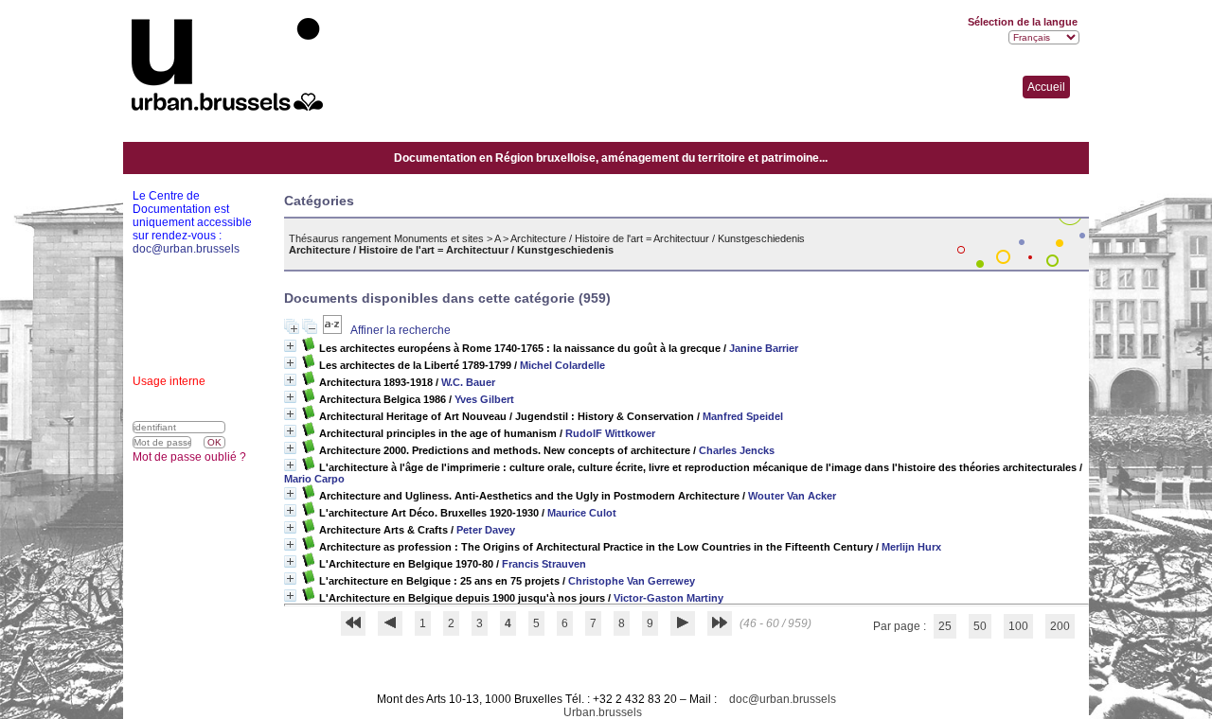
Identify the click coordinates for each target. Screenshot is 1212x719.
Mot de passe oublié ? (189, 457)
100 (1018, 626)
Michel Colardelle (562, 365)
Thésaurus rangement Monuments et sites (386, 238)
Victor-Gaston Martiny (668, 598)
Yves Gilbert (484, 399)
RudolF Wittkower (610, 433)
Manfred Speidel (743, 416)
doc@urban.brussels (782, 699)
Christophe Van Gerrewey (631, 581)
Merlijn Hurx (911, 546)
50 (980, 626)
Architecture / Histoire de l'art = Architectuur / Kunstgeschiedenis (657, 238)
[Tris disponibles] (334, 330)
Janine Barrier (763, 348)
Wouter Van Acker (792, 495)
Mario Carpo (314, 478)
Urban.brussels (602, 712)
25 (945, 626)
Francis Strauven (544, 564)
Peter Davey (485, 529)
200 (1060, 626)
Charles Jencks (737, 450)
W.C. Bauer (468, 382)
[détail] (290, 346)
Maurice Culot (581, 512)
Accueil (1046, 87)
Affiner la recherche (400, 330)
